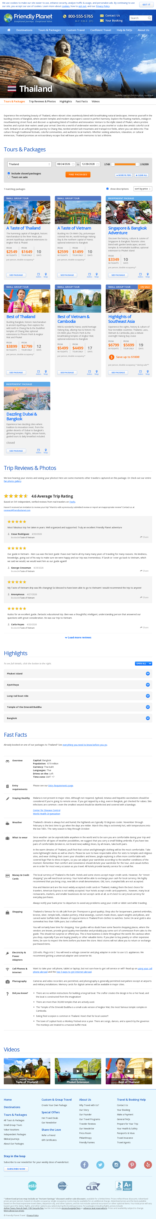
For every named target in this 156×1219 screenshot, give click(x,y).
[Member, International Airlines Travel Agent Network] (63, 1186)
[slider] (113, 164)
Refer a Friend (48, 1135)
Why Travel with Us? (89, 1105)
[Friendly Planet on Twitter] (100, 1164)
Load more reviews (79, 637)
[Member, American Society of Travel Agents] (32, 1186)
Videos (96, 101)
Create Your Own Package (54, 1105)
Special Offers (51, 1112)
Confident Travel (100, 30)
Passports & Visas (126, 1133)
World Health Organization (46, 813)
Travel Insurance (125, 1138)
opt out (82, 6)
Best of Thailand (20, 316)
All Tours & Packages (14, 1120)
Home (8, 1099)
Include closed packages (26, 173)
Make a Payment (125, 1114)
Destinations (24, 30)
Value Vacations (11, 1130)
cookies (65, 6)
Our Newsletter (49, 1123)
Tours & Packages (49, 30)
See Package (16, 275)
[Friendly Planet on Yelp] (148, 1164)
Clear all (142, 175)
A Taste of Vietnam (74, 228)
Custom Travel (75, 30)
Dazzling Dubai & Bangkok (21, 416)
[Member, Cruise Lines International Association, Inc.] (93, 1186)
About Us (143, 30)
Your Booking (123, 1110)
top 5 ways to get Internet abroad (74, 971)
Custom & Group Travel (57, 1099)
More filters (125, 175)
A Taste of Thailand (23, 228)
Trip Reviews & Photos (42, 101)
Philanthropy (85, 1138)
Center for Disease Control (46, 810)
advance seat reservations (95, 1208)
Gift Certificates (49, 1140)
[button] (143, 664)
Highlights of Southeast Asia (121, 319)
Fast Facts (82, 101)
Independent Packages (15, 1134)
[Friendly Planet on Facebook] (84, 1164)
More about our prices (14, 1211)
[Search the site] (149, 18)
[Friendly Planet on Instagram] (116, 1164)
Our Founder (85, 1114)
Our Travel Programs (89, 1119)
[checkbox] (9, 173)
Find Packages (78, 174)
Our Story (84, 1110)
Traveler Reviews (87, 1124)
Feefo (72, 501)
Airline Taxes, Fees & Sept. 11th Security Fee (24, 1208)
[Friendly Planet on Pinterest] (132, 1164)
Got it (146, 4)
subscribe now (16, 1168)
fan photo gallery (12, 481)
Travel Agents (124, 1142)
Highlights (66, 101)
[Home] (8, 30)
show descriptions (119, 188)
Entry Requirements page (60, 785)
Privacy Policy (103, 6)
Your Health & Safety (127, 1129)
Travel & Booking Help (131, 1099)
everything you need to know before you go (85, 744)
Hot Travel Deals (50, 1118)
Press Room (85, 1133)
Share (146, 537)
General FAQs (123, 1119)
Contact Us (122, 1105)
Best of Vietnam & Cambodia (73, 319)
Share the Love (51, 1129)
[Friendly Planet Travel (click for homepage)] (28, 18)
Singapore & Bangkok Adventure (127, 230)
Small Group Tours (13, 1125)
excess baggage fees (71, 1208)
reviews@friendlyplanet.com (17, 510)
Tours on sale (19, 177)
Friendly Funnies (87, 1142)
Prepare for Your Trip (127, 1124)
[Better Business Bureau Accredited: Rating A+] (123, 1186)
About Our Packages (14, 1144)
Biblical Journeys (11, 1139)
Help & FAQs (124, 30)
